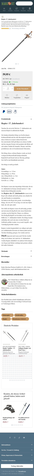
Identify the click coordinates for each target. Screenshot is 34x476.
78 (7, 364)
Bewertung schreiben (18, 28)
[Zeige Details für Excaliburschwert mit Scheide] (24, 409)
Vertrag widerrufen (17, 466)
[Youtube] (24, 437)
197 (12, 380)
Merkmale (4, 251)
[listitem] (17, 46)
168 (7, 376)
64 (9, 362)
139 (9, 372)
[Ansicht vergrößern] (17, 46)
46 (3, 360)
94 (9, 366)
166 (3, 376)
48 (7, 360)
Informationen (5, 445)
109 (9, 368)
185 (11, 378)
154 (9, 374)
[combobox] (24, 3)
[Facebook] (10, 437)
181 (3, 378)
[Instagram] (15, 437)
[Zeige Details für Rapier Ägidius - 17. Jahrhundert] (9, 336)
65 (11, 362)
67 (15, 362)
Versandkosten (16, 79)
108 (7, 368)
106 (3, 368)
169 (9, 376)
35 (11, 358)
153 (7, 374)
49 (9, 360)
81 (13, 364)
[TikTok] (19, 437)
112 (15, 368)
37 (15, 358)
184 (9, 378)
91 (3, 366)
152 (5, 374)
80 (11, 364)
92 (5, 366)
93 (7, 366)
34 (9, 358)
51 (13, 360)
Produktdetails (5, 119)
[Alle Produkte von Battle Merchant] (2, 17)
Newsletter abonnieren (8, 460)
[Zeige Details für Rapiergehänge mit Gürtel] (9, 409)
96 (13, 366)
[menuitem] (7, 315)
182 (5, 378)
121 (3, 370)
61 (3, 362)
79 (9, 364)
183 (7, 378)
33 (7, 358)
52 (15, 360)
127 (15, 370)
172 (15, 376)
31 (3, 358)
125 (11, 370)
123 (7, 370)
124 (9, 370)
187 (15, 378)
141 (13, 372)
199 (16, 380)
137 (5, 372)
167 (5, 376)
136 (3, 372)
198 (14, 380)
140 (11, 372)
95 (11, 366)
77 (5, 364)
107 (5, 368)
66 (13, 362)
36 (13, 358)
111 (13, 368)
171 (13, 376)
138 (7, 372)
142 (15, 372)
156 (13, 374)
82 (15, 364)
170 (11, 376)
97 (15, 366)
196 (10, 380)
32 (5, 358)
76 (3, 364)
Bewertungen (5, 256)
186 (13, 378)
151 (3, 374)
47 (5, 360)
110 (11, 368)
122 (5, 370)
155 (11, 374)
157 (15, 374)
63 (7, 362)
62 (5, 362)
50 (11, 360)
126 (13, 370)
